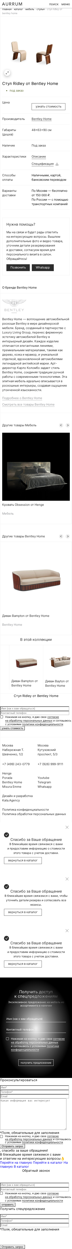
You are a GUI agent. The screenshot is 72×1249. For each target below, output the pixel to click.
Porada (7, 778)
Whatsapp (43, 267)
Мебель (29, 9)
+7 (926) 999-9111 (50, 764)
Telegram (44, 782)
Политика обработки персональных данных (34, 814)
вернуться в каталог (23, 860)
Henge (7, 773)
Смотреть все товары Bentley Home (28, 404)
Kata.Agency (11, 800)
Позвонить (18, 267)
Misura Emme (11, 787)
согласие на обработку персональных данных (32, 1137)
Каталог (18, 9)
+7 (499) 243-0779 (16, 764)
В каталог (21, 1166)
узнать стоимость (48, 106)
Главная (7, 9)
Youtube (43, 778)
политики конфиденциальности (42, 724)
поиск (54, 4)
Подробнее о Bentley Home (22, 398)
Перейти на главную (16, 1162)
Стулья (41, 9)
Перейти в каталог (48, 1162)
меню (65, 4)
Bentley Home (42, 119)
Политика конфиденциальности (25, 809)
